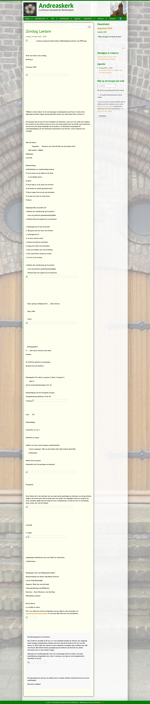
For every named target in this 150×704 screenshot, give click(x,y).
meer (123, 48)
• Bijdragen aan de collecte (106, 59)
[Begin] (31, 9)
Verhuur (101, 19)
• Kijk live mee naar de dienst (107, 57)
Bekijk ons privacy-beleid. (105, 106)
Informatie (88, 19)
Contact (112, 19)
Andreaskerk (56, 5)
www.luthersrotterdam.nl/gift (36, 613)
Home (27, 19)
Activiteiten (64, 19)
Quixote (101, 702)
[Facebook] (119, 18)
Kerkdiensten (40, 19)
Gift (52, 19)
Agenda (77, 19)
